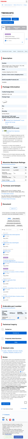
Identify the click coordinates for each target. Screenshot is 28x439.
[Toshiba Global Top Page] (3, 1)
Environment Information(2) (14, 223)
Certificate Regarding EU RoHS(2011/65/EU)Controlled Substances (13, 261)
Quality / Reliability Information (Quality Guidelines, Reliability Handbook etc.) (13, 351)
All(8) (9, 218)
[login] (25, 402)
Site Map (24, 408)
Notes (26, 51)
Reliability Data (7, 251)
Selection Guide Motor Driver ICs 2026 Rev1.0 (14, 288)
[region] (14, 430)
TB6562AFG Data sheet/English (11, 242)
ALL (3, 27)
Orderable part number (7, 51)
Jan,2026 (5, 292)
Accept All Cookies (18, 436)
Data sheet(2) (16, 218)
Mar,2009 (5, 283)
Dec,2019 (5, 300)
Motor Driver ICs (18, 4)
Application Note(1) (10, 225)
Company (7, 414)
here (22, 371)
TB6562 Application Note (9, 280)
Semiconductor (8, 4)
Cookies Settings (8, 436)
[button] (26, 1)
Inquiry (14, 51)
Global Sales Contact (8, 193)
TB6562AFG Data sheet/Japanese (11, 234)
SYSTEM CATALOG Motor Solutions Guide (13, 296)
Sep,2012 (5, 238)
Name (3, 229)
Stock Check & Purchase (9, 198)
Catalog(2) (19, 225)
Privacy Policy (8, 434)
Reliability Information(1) (14, 220)
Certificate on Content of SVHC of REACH (13, 271)
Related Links (20, 51)
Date (21, 229)
